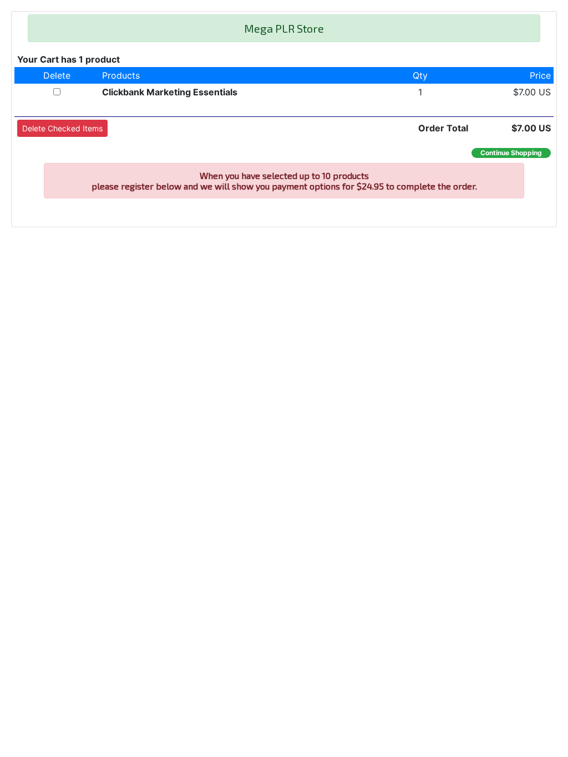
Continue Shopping (511, 153)
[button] (62, 128)
